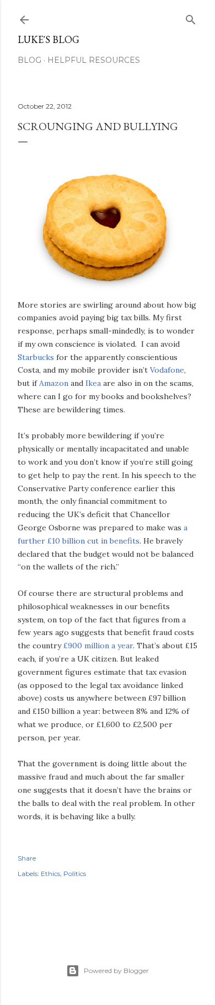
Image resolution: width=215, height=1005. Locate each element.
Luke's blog (48, 39)
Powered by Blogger (116, 970)
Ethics (50, 873)
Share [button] (27, 858)
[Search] (190, 17)
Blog (29, 60)
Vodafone (167, 370)
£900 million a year (98, 646)
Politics (74, 873)
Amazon (53, 383)
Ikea (93, 383)
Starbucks (36, 357)
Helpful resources (93, 60)
